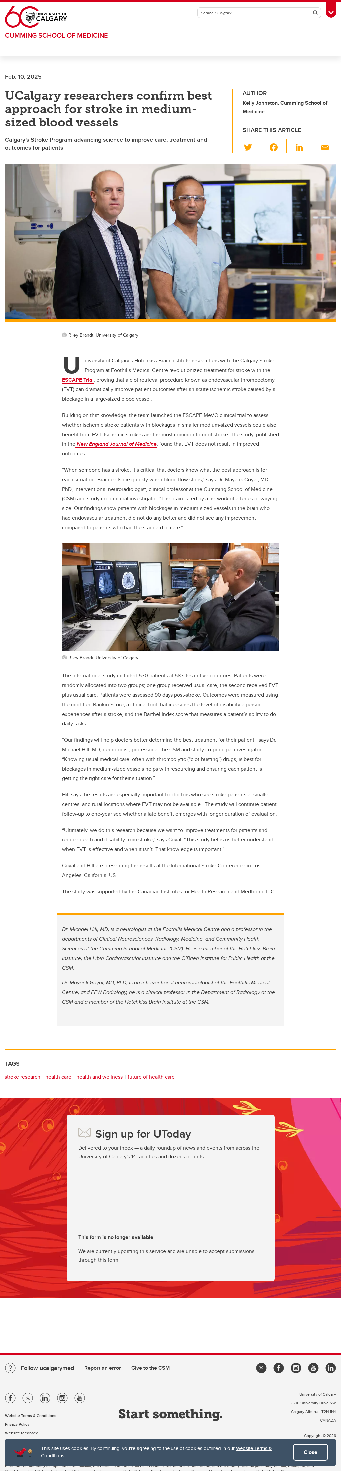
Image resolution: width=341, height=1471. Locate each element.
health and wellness (99, 1077)
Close (310, 1452)
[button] (252, 146)
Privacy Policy (17, 1424)
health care (58, 1077)
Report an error (102, 1368)
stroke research (22, 1077)
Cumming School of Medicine (56, 35)
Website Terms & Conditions (30, 1415)
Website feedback (21, 1433)
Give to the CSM (150, 1368)
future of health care (151, 1077)
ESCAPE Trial (78, 380)
